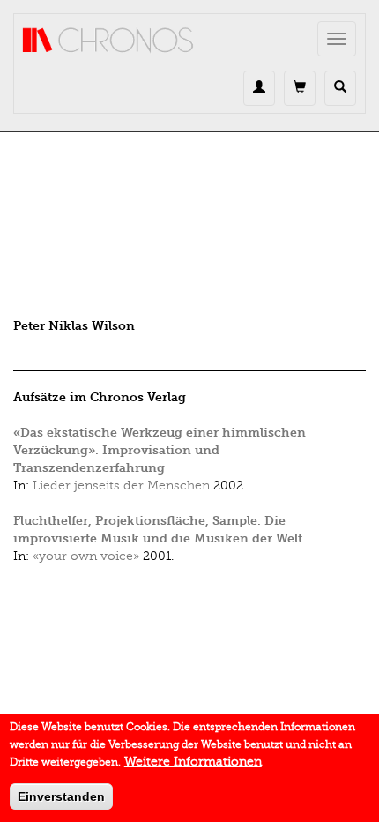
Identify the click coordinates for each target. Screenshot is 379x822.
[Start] (108, 41)
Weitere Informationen (193, 761)
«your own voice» (86, 556)
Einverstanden (61, 796)
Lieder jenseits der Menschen (121, 485)
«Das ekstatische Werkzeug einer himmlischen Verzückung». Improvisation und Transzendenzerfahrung (159, 450)
